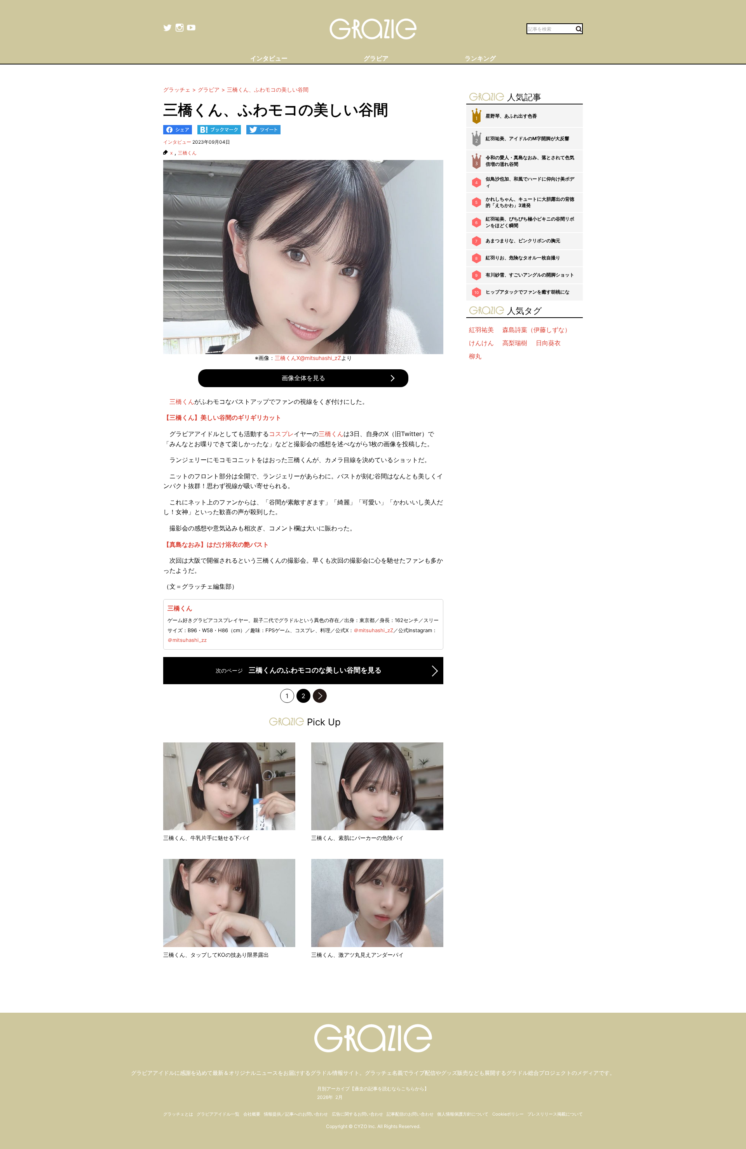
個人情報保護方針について (462, 1114)
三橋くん (187, 153)
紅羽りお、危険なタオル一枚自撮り (523, 258)
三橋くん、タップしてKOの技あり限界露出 (216, 954)
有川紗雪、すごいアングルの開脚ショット (530, 275)
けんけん (481, 343)
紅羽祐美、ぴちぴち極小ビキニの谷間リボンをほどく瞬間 (530, 222)
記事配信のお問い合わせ (410, 1114)
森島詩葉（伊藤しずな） (536, 330)
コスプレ (281, 434)
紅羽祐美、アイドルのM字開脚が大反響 (527, 138)
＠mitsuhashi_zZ (373, 630)
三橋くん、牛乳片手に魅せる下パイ (206, 837)
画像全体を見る (303, 378)
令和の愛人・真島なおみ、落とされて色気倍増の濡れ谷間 (530, 161)
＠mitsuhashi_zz (187, 640)
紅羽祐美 (481, 330)
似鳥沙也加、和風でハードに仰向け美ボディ (530, 182)
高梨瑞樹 (514, 343)
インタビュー (177, 142)
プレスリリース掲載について (555, 1114)
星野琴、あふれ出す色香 (511, 116)
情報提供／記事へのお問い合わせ (296, 1114)
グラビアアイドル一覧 (218, 1114)
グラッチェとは (178, 1114)
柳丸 (475, 356)
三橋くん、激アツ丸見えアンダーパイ (357, 954)
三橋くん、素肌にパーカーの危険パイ (357, 837)
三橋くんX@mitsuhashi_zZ (308, 358)
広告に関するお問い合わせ (357, 1114)
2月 (339, 1097)
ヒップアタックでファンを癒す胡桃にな (528, 292)
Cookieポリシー (508, 1114)
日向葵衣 (548, 343)
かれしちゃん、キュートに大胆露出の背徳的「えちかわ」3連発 (530, 202)
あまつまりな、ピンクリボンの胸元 (523, 240)
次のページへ (320, 696)
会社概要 (251, 1114)
